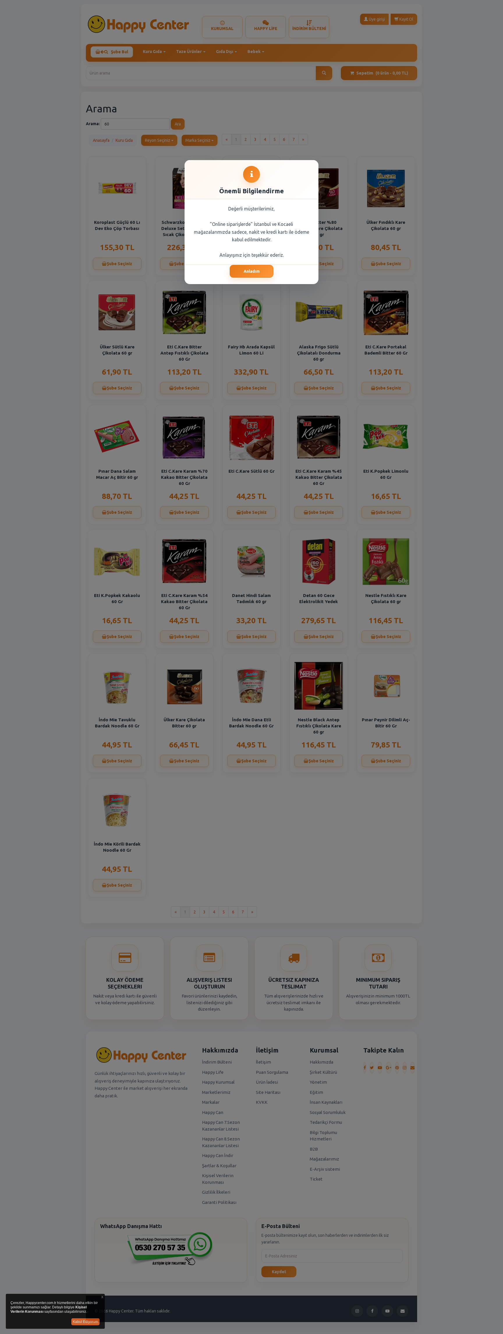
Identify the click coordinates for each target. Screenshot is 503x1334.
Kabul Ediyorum (85, 1322)
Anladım (252, 271)
